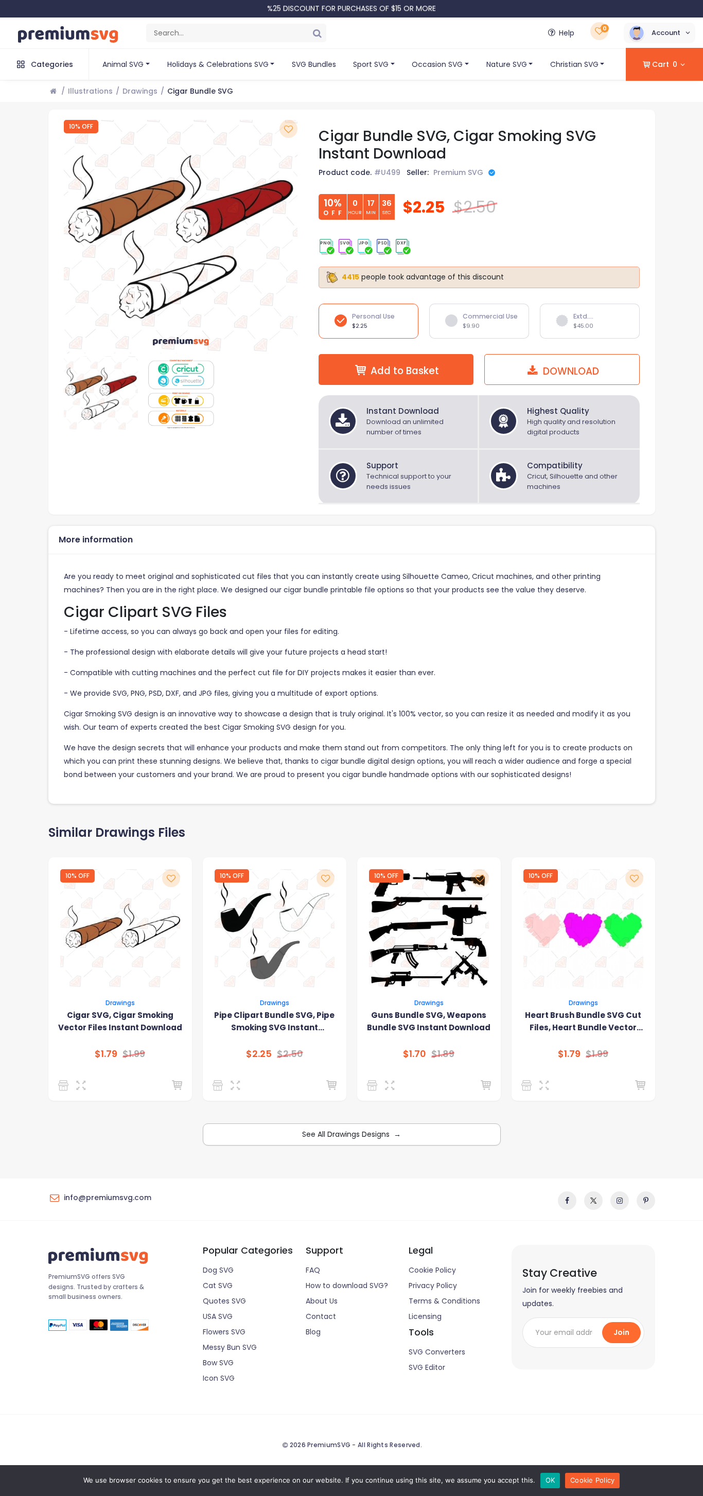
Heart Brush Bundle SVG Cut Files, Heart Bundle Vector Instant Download (583, 1022)
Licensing (425, 1316)
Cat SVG (218, 1285)
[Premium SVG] (65, 1085)
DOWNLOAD (569, 371)
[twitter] (593, 1200)
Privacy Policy (433, 1285)
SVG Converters (437, 1352)
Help (566, 33)
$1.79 (106, 1054)
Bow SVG (218, 1363)
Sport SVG (371, 64)
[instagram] (619, 1200)
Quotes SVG (224, 1301)
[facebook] (567, 1200)
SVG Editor (427, 1367)
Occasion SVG (437, 64)
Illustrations (90, 91)
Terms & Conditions (444, 1301)
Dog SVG (218, 1270)
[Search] (317, 33)
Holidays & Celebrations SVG (218, 64)
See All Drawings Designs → (351, 1134)
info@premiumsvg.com (107, 1197)
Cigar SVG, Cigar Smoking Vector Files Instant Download (120, 1021)
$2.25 (259, 1054)
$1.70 (414, 1054)
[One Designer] (528, 1085)
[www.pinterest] (646, 1200)
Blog (313, 1332)
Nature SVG (506, 64)
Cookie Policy (432, 1270)
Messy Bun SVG (230, 1347)
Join (621, 1332)
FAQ (313, 1270)
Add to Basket (405, 371)
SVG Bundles (314, 64)
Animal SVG (123, 64)
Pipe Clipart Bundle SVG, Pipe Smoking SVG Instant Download (274, 1022)
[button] (659, 33)
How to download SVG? (347, 1285)
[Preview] (83, 1085)
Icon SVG (219, 1378)
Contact (321, 1316)
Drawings (139, 91)
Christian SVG (574, 64)
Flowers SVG (224, 1332)
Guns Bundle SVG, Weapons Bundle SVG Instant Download (428, 1021)
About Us (322, 1301)
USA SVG (218, 1316)
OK (550, 1480)
